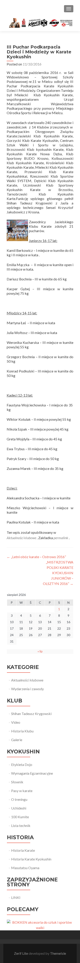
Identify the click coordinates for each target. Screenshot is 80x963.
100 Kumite (20, 817)
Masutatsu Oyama (25, 868)
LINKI (15, 897)
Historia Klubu (22, 731)
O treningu (19, 799)
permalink (61, 538)
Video (15, 722)
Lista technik (20, 825)
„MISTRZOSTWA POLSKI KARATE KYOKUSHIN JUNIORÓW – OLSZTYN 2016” (58, 573)
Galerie (16, 740)
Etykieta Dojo (21, 764)
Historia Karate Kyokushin (31, 859)
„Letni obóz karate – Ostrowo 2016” (36, 557)
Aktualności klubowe (21, 538)
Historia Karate (23, 850)
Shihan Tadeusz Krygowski (31, 713)
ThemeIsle (58, 953)
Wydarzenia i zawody (27, 689)
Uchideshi (18, 808)
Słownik (17, 782)
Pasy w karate (21, 790)
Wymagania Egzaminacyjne (32, 773)
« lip (40, 651)
